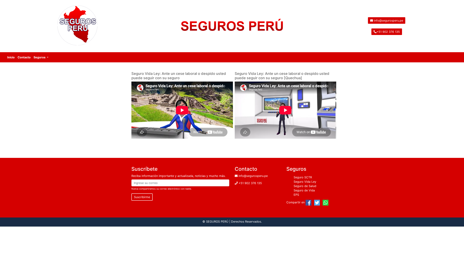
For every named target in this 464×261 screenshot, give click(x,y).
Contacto (24, 57)
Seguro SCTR (303, 177)
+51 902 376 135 (388, 32)
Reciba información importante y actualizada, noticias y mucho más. (178, 176)
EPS (296, 194)
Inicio (11, 57)
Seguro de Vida (304, 190)
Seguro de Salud (305, 186)
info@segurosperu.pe (388, 20)
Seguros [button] (40, 57)
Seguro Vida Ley (305, 181)
